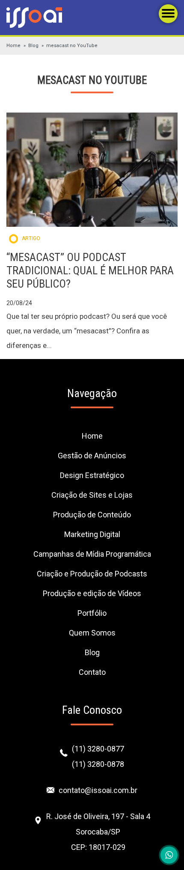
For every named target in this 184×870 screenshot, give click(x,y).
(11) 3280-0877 (98, 748)
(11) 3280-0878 (98, 764)
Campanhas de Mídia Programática (92, 553)
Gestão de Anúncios (92, 455)
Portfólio (92, 613)
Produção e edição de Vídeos (92, 593)
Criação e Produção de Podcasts (92, 573)
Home (13, 45)
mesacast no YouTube (72, 45)
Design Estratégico (92, 475)
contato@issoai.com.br (98, 790)
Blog (33, 45)
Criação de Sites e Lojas (92, 494)
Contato (92, 672)
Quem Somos (92, 632)
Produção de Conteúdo (92, 514)
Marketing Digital (92, 534)
